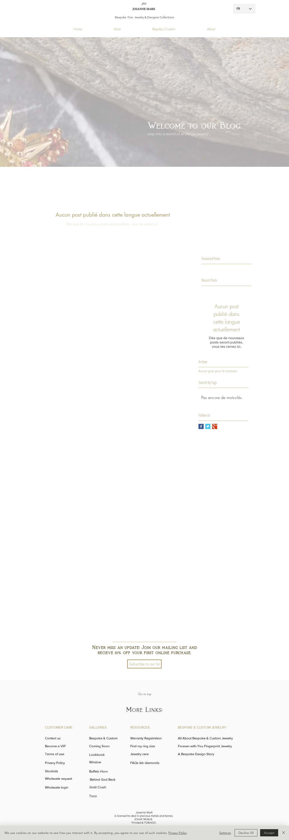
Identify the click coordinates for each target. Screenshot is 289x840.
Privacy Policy (177, 833)
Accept (269, 833)
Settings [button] (225, 833)
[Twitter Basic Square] (207, 426)
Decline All (246, 833)
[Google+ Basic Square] (214, 426)
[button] (144, 663)
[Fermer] (283, 832)
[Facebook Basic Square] (201, 426)
